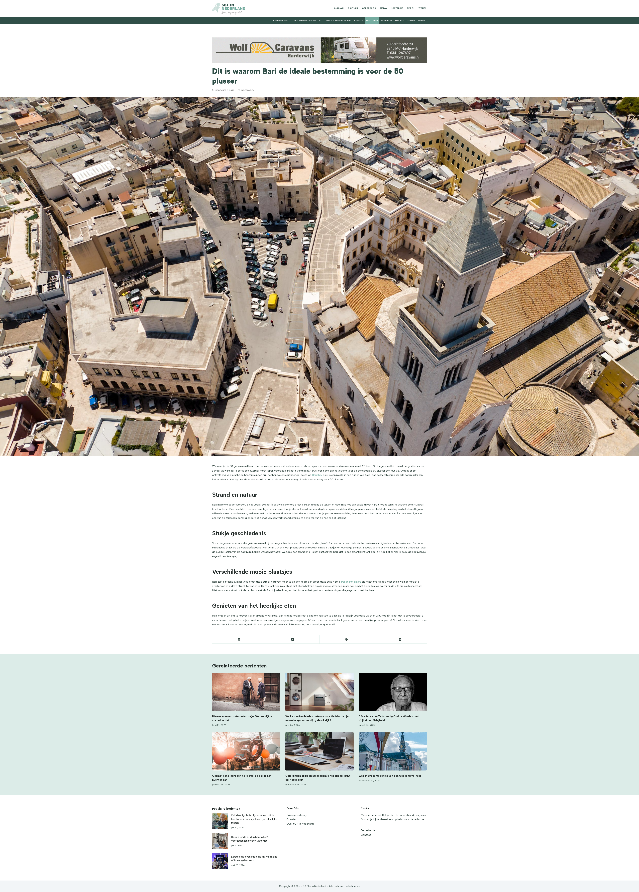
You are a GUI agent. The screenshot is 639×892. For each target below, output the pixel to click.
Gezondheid (369, 8)
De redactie (368, 830)
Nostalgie (397, 8)
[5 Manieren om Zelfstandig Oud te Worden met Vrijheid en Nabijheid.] (393, 692)
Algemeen (358, 20)
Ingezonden (372, 20)
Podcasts (399, 20)
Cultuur (353, 8)
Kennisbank (386, 20)
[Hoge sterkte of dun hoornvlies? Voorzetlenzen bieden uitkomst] (220, 841)
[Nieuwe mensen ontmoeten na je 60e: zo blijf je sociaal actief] (246, 692)
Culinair (339, 8)
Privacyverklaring (297, 815)
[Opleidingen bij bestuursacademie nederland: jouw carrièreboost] (319, 751)
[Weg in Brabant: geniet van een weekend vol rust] (393, 751)
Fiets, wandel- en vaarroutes (307, 20)
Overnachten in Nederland (337, 20)
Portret (411, 20)
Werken (421, 20)
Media (383, 8)
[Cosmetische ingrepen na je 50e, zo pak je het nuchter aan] (246, 751)
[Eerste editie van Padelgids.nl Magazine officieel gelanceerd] (220, 861)
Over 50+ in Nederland (300, 823)
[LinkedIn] (400, 639)
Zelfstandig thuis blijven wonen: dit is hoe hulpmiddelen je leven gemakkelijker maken (254, 819)
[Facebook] (239, 639)
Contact (366, 834)
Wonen (422, 8)
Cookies (292, 819)
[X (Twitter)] (293, 639)
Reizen (410, 8)
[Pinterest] (346, 639)
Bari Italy (317, 475)
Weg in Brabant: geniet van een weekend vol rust (390, 775)
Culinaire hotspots (281, 20)
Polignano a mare (351, 581)
